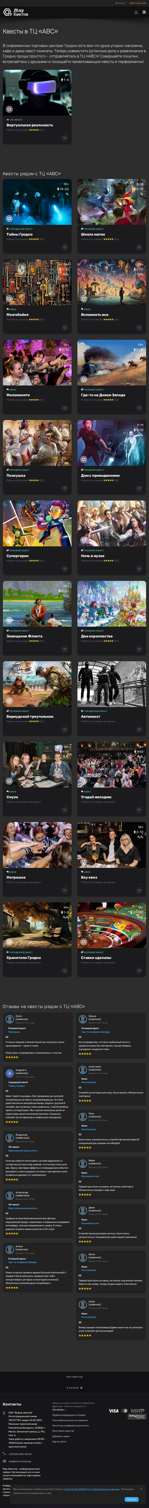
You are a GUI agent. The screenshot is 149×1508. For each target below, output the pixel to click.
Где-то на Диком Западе (103, 395)
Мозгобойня (18, 314)
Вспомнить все (94, 314)
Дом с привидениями (100, 475)
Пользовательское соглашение (70, 1420)
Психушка (16, 475)
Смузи (12, 797)
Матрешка (16, 877)
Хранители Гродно (24, 957)
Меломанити (18, 395)
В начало (72, 1388)
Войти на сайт (138, 3)
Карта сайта (59, 1441)
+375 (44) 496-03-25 (20, 1454)
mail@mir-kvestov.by (20, 1461)
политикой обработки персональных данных (92, 1489)
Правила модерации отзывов (68, 1415)
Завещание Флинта (25, 636)
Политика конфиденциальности (70, 1425)
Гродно (121, 3)
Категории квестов (63, 1430)
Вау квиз (89, 877)
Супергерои (18, 556)
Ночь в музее (92, 556)
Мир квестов (74, 1377)
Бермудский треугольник (30, 716)
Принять (131, 1499)
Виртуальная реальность (30, 125)
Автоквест (90, 716)
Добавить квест (61, 1436)
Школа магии (93, 234)
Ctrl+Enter (58, 1409)
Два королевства (97, 636)
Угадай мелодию (96, 797)
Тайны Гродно (20, 234)
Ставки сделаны (96, 957)
